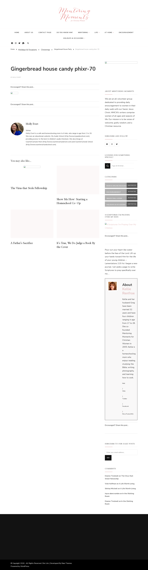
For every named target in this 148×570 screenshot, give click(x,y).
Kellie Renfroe (128, 291)
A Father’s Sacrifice (22, 243)
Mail (123, 383)
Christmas (45, 49)
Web (123, 391)
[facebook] (107, 144)
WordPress (24, 566)
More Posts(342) (127, 414)
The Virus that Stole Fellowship (29, 188)
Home (17, 33)
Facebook (125, 406)
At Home (108, 33)
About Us (28, 33)
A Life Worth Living (126, 484)
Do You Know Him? (65, 33)
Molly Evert (17, 77)
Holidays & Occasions (73, 38)
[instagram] (112, 144)
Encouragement (126, 33)
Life (96, 33)
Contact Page (44, 33)
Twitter (124, 399)
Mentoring (83, 33)
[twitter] (117, 144)
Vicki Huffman (110, 484)
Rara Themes (67, 563)
